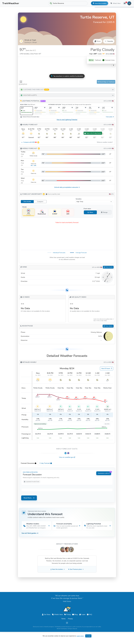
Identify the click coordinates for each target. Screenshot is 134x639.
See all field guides (30, 533)
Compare (40, 202)
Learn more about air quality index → (103, 319)
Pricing (68, 614)
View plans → (110, 117)
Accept (88, 636)
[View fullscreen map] (21, 82)
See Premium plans (76, 569)
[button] (67, 90)
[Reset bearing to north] (113, 65)
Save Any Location (100, 3)
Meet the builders (57, 569)
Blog (76, 614)
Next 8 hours (105, 368)
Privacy (70, 619)
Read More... (28, 498)
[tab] (28, 463)
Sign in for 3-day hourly (93, 133)
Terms (63, 619)
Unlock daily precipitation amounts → (67, 187)
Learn (83, 614)
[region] (67, 71)
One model (27, 202)
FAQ (90, 614)
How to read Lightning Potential (67, 120)
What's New (117, 3)
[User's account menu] (129, 3)
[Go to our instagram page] (67, 623)
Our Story (47, 614)
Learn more (80, 636)
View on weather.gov (66, 457)
